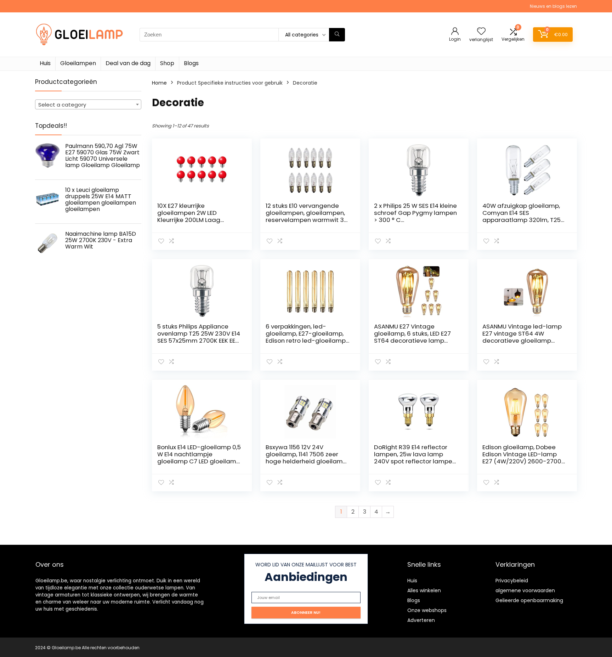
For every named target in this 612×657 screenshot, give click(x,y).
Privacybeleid (511, 580)
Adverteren (421, 620)
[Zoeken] (337, 34)
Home (159, 82)
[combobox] (88, 104)
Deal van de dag (128, 63)
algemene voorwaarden (525, 590)
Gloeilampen (78, 63)
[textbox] (88, 105)
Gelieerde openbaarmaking (529, 600)
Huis (45, 63)
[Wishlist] (481, 32)
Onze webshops (427, 610)
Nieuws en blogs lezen (553, 6)
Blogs (191, 63)
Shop (167, 63)
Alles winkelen (424, 590)
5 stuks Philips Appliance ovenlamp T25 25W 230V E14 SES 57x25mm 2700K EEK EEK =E (198, 337)
